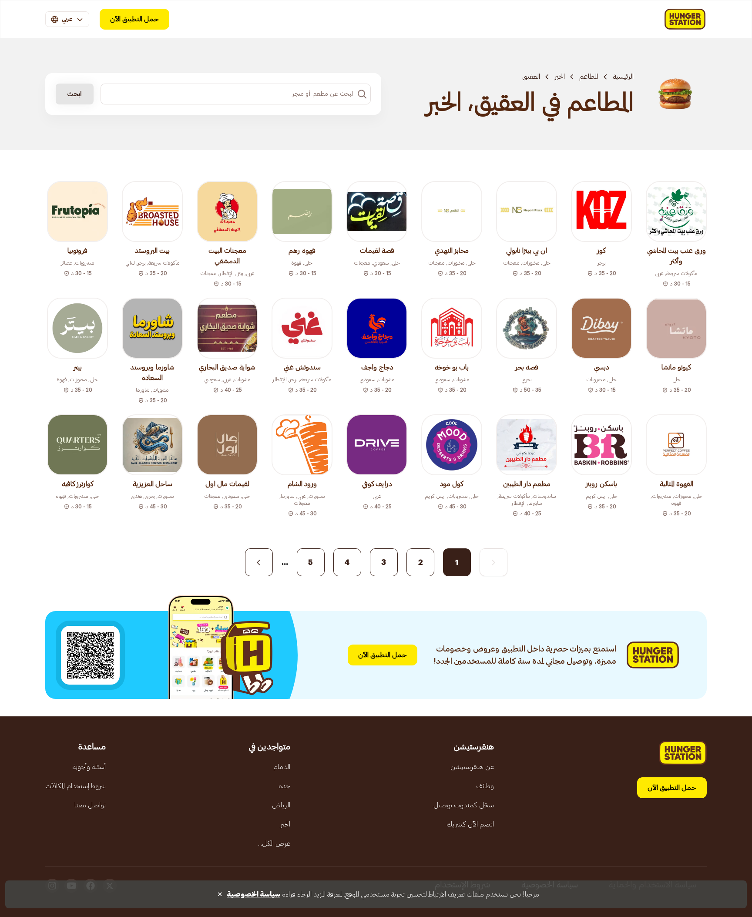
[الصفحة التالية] (259, 562)
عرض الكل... (274, 843)
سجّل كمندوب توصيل (463, 805)
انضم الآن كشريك (470, 824)
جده (284, 786)
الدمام (281, 766)
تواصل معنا (90, 805)
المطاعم (588, 76)
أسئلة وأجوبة (89, 766)
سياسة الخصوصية (253, 894)
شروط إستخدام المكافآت (75, 786)
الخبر (559, 76)
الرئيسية (623, 76)
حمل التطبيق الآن (134, 19)
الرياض (281, 805)
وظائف (485, 786)
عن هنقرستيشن (472, 766)
